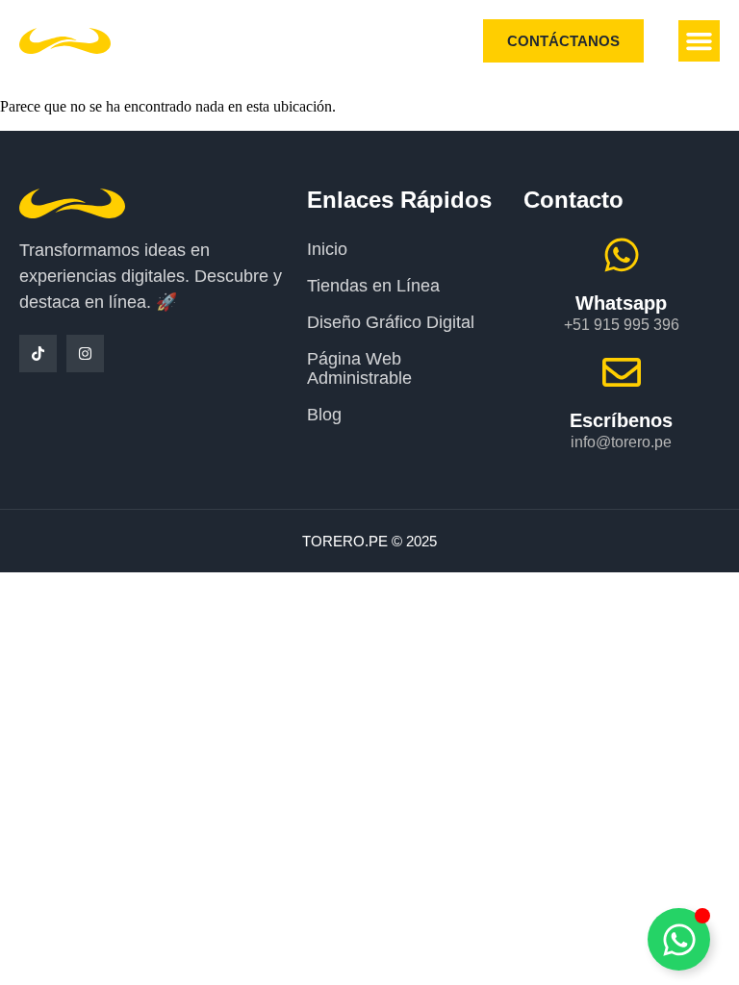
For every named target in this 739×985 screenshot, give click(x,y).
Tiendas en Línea (373, 285)
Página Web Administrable (359, 368)
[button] (699, 41)
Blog (324, 414)
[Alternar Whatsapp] (679, 939)
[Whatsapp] (621, 255)
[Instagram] (85, 353)
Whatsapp (621, 303)
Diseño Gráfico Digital (390, 322)
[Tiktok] (38, 353)
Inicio (327, 249)
